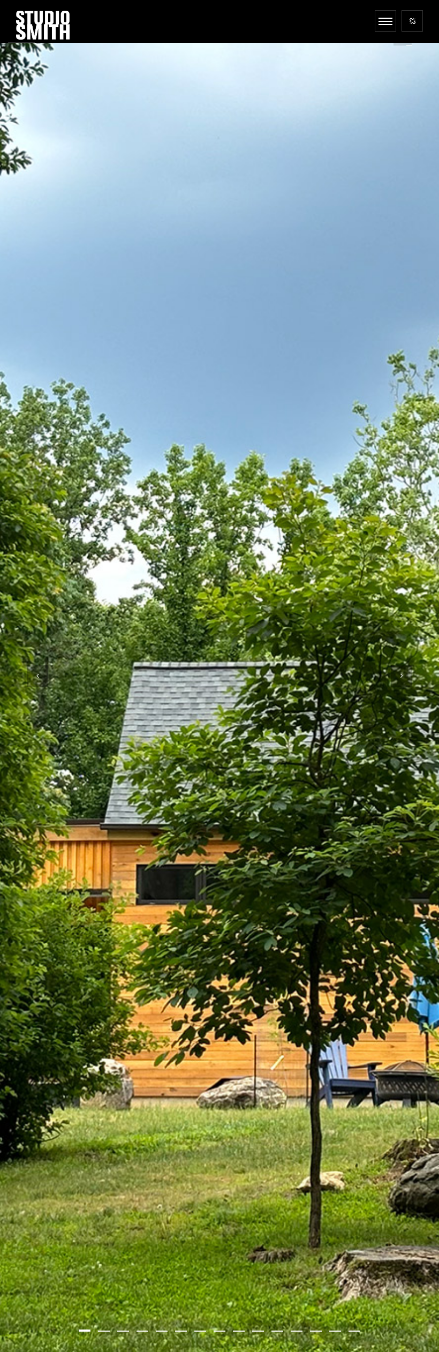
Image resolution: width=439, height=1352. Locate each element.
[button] (84, 1330)
